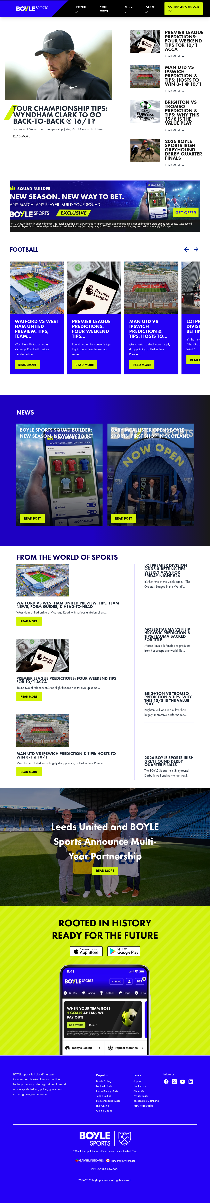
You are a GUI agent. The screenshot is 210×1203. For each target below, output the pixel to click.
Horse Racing (103, 8)
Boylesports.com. (101, 1180)
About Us (139, 1091)
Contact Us (140, 1086)
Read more (29, 621)
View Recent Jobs (143, 1105)
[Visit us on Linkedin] (190, 1081)
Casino (150, 6)
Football (81, 6)
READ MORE (27, 365)
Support (138, 1081)
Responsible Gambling (146, 1100)
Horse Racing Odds (107, 1091)
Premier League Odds (108, 1100)
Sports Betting (103, 1081)
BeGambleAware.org (123, 1160)
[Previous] (186, 249)
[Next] (196, 249)
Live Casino (102, 1105)
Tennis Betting (103, 1096)
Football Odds (104, 1086)
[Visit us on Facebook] (166, 1081)
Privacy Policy (141, 1096)
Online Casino (104, 1110)
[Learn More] (86, 951)
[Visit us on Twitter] (174, 1081)
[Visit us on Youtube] (182, 1081)
